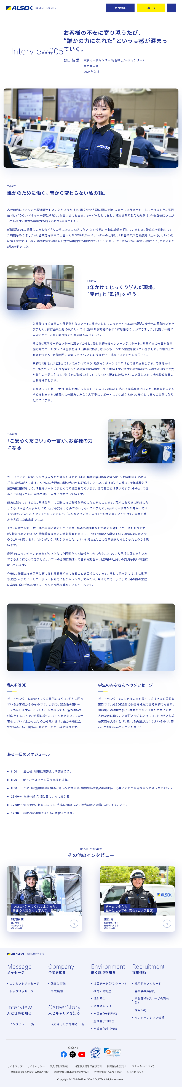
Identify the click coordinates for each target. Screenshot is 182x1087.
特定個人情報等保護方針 (88, 1066)
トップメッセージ (21, 991)
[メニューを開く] (171, 8)
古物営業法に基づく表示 (108, 1072)
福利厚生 (99, 998)
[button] (112, 1052)
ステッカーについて (143, 1066)
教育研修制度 (102, 991)
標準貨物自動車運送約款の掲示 (71, 1072)
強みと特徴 (58, 983)
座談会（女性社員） (105, 1029)
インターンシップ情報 (149, 1017)
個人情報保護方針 (60, 1066)
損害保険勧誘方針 (117, 1066)
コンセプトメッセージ (24, 983)
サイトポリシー (36, 1066)
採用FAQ (140, 1010)
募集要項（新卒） (145, 991)
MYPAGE (120, 7)
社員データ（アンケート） (109, 983)
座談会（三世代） (103, 1021)
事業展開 (57, 991)
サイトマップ (14, 1066)
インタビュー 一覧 (22, 1024)
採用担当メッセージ (148, 983)
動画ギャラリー (103, 1006)
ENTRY (150, 7)
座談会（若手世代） (105, 1013)
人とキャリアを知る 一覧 (68, 1024)
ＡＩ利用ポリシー (136, 1072)
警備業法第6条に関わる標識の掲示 (30, 1072)
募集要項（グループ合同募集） (152, 1000)
